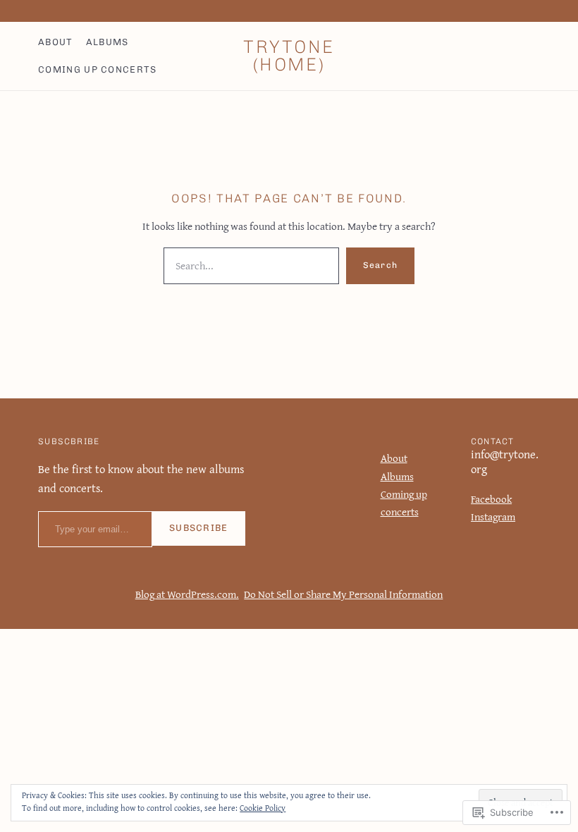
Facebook (491, 499)
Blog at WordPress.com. (187, 594)
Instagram (493, 516)
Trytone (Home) (289, 55)
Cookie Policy (262, 808)
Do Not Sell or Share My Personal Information (343, 594)
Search (380, 265)
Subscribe (198, 527)
